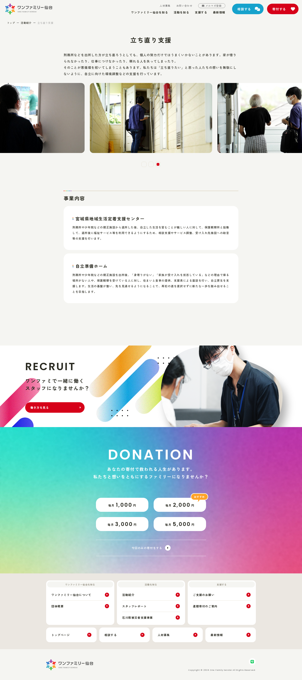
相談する (244, 9)
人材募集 (165, 5)
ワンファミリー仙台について (71, 595)
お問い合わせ (184, 5)
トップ (11, 23)
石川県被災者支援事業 (137, 617)
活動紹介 (26, 23)
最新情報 (219, 12)
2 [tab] (151, 164)
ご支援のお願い (203, 595)
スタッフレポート (134, 606)
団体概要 (57, 606)
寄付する (279, 9)
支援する (201, 12)
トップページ (60, 635)
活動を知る (181, 12)
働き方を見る (39, 407)
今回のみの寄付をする (147, 548)
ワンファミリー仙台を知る (149, 12)
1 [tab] (144, 164)
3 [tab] (158, 164)
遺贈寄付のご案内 (205, 606)
